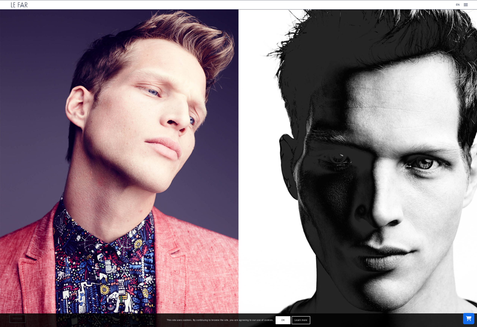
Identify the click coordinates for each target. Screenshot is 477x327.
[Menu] (466, 4)
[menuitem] (466, 4)
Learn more (301, 320)
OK (283, 320)
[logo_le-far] (19, 4)
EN (457, 4)
